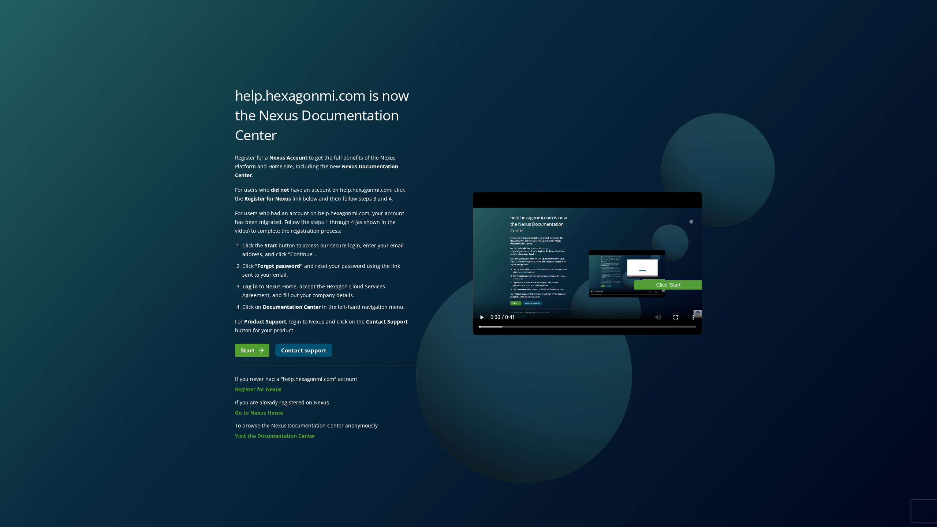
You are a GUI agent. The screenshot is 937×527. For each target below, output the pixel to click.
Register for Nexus (258, 389)
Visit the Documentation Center (275, 435)
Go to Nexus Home (259, 412)
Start (248, 350)
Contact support (303, 350)
